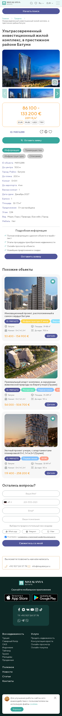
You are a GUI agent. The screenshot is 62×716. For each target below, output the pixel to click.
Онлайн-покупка (39, 647)
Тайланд (6, 650)
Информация (12, 150)
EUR (20, 122)
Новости (7, 671)
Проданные (8, 660)
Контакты (8, 681)
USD (34, 122)
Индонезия (7, 647)
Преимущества (33, 150)
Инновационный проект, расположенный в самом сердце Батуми (29, 314)
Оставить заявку (32, 140)
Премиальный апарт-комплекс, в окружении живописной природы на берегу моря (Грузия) (31, 383)
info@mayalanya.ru (41, 566)
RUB (27, 122)
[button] (57, 93)
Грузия (5, 654)
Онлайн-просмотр (40, 644)
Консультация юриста (42, 641)
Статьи (6, 676)
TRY (41, 122)
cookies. (34, 704)
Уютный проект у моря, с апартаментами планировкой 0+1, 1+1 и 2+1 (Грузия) (28, 452)
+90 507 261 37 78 (18, 566)
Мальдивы (7, 657)
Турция (5, 638)
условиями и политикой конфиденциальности (36, 537)
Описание (35, 156)
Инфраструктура (14, 156)
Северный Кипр (10, 641)
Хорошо (17, 709)
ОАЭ (4, 644)
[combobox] (7, 502)
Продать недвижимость (43, 638)
